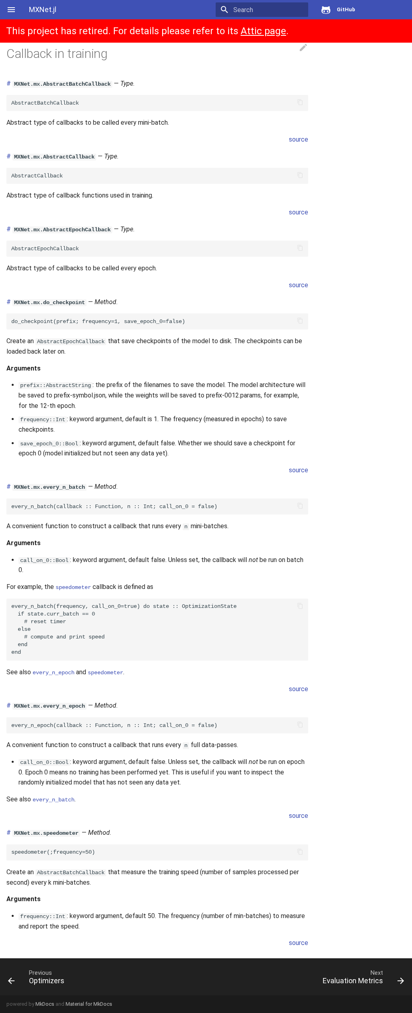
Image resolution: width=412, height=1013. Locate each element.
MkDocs (44, 1004)
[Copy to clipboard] (300, 103)
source (298, 139)
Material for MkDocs (89, 1004)
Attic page (263, 31)
